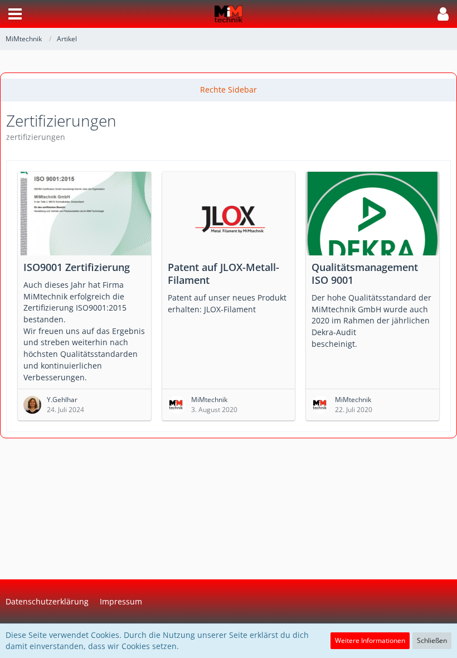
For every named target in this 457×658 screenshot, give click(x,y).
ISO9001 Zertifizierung (76, 267)
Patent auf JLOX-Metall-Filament (223, 273)
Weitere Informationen (370, 640)
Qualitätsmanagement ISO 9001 (365, 273)
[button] (15, 14)
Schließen (432, 640)
